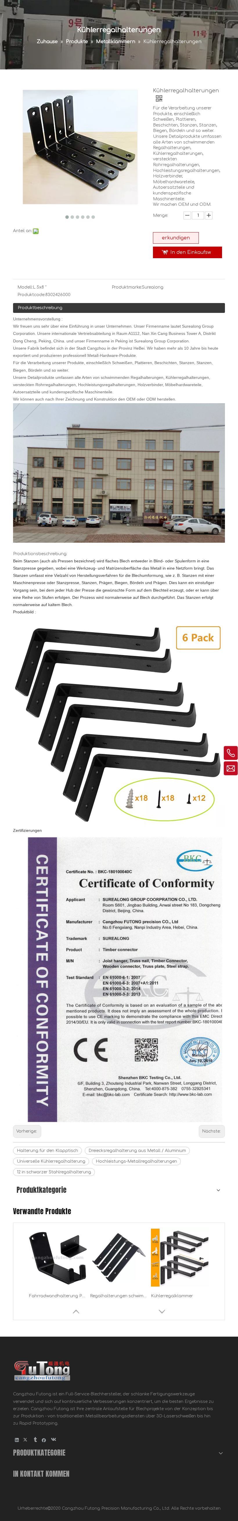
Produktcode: (31, 295)
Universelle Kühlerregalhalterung (51, 1161)
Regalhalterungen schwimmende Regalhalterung (119, 1296)
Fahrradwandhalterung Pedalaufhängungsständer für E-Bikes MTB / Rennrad (58, 1296)
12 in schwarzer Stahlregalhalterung (54, 1172)
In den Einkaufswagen (190, 254)
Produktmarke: (127, 287)
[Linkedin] (17, 1439)
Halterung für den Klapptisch (47, 1150)
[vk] (53, 1439)
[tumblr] (35, 1439)
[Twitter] (26, 1439)
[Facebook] (44, 1439)
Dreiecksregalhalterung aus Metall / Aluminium (137, 1150)
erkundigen (176, 238)
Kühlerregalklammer (172, 1296)
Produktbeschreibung (40, 308)
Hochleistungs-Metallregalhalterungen (136, 1161)
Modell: (25, 287)
